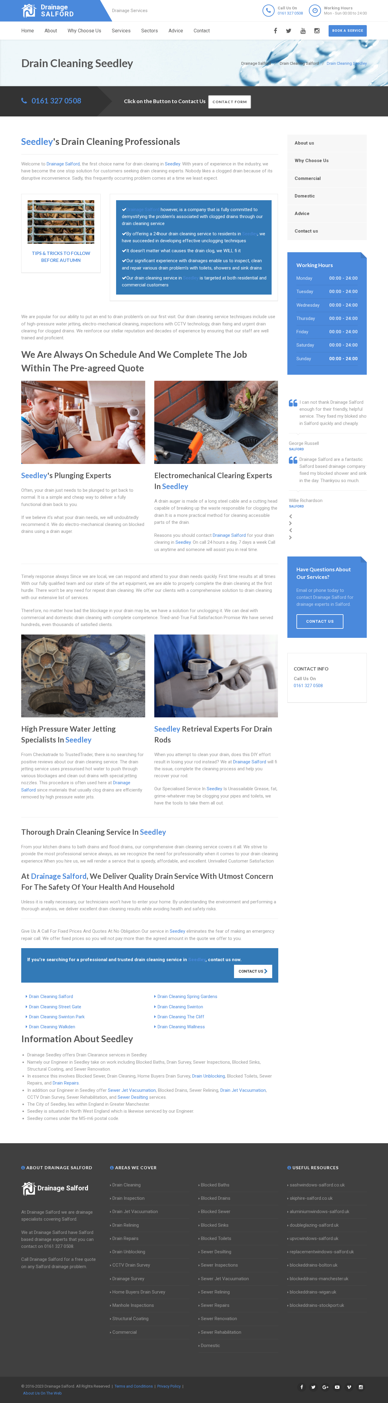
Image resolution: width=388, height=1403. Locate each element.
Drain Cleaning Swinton (180, 1007)
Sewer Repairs (215, 1305)
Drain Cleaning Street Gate (55, 1007)
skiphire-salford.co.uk (311, 1198)
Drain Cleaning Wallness (181, 1026)
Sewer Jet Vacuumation (132, 1090)
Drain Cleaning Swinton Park (57, 1017)
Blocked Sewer (215, 1211)
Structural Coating (130, 1318)
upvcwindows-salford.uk (314, 1238)
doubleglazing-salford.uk (314, 1225)
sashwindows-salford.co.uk (317, 1185)
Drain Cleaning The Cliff (181, 1017)
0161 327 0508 (290, 13)
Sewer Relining (215, 1292)
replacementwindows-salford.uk (322, 1252)
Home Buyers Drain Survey (138, 1292)
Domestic (305, 196)
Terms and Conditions (134, 1386)
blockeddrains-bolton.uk (313, 1265)
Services (121, 31)
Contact (202, 31)
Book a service (347, 31)
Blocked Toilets (216, 1238)
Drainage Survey (128, 1278)
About (51, 31)
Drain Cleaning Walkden (52, 1026)
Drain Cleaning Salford (51, 996)
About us (304, 143)
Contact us (306, 231)
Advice (176, 31)
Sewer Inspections (219, 1265)
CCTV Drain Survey (131, 1265)
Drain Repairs (66, 1083)
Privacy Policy (169, 1386)
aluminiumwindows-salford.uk (319, 1211)
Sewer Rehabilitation (221, 1332)
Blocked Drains (215, 1198)
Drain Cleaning (126, 1185)
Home (27, 31)
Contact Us (251, 971)
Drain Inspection (128, 1198)
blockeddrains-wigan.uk (313, 1292)
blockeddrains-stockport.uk (317, 1305)
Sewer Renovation (219, 1318)
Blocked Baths (215, 1185)
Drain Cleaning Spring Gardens (187, 996)
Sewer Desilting (133, 1097)
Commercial (308, 178)
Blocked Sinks (215, 1225)
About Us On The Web (42, 1393)
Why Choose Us (84, 31)
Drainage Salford (63, 1188)
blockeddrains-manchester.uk (319, 1278)
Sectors (149, 31)
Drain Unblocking (208, 1076)
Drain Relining (125, 1225)
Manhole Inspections (133, 1305)
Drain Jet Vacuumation (243, 1090)
